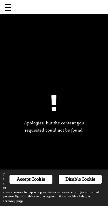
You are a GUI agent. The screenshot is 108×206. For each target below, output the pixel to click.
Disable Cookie (80, 179)
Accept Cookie (31, 179)
